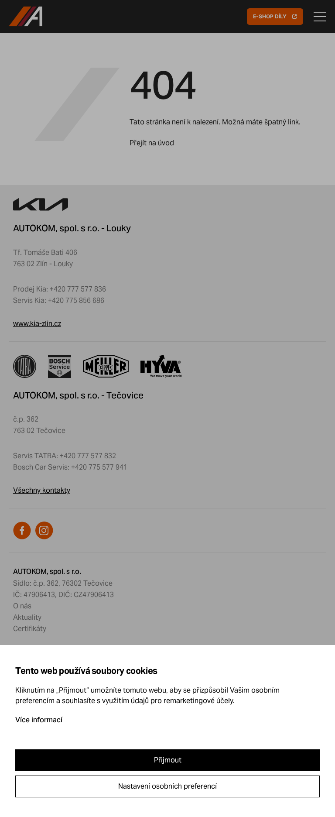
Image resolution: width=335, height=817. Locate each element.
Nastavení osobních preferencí (167, 786)
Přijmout (167, 760)
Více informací (38, 719)
